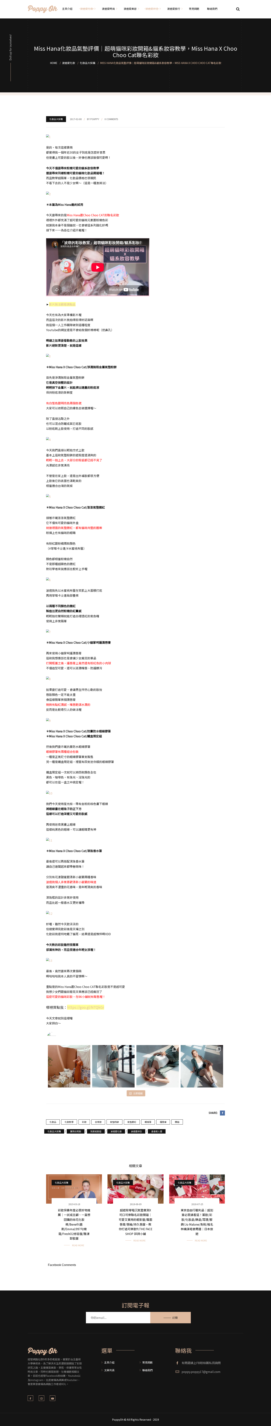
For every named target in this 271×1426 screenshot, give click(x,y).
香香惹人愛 (156, 1131)
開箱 (177, 1121)
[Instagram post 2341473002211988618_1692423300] (113, 1066)
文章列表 (109, 1370)
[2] (48, 193)
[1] (48, 136)
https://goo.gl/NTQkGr (85, 1007)
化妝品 (53, 1121)
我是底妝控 (95, 1131)
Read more (78, 1245)
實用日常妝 (75, 1131)
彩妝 (84, 1121)
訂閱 (175, 1317)
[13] (49, 960)
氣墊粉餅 (114, 1121)
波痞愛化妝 (116, 1131)
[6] (48, 579)
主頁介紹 (109, 1362)
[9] (48, 720)
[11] (49, 840)
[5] (48, 496)
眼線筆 (148, 1121)
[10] (49, 793)
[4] (48, 439)
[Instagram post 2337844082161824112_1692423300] (202, 1066)
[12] (49, 913)
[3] (48, 356)
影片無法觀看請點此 (62, 304)
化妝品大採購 (56, 119)
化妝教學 (69, 1121)
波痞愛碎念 (136, 1131)
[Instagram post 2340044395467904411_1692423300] (157, 1066)
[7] (48, 631)
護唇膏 (163, 1121)
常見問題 (147, 1362)
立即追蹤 (138, 1093)
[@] (57, 1036)
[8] (48, 678)
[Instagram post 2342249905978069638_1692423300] (69, 1066)
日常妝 (98, 1121)
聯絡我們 (147, 1370)
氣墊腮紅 (131, 1121)
